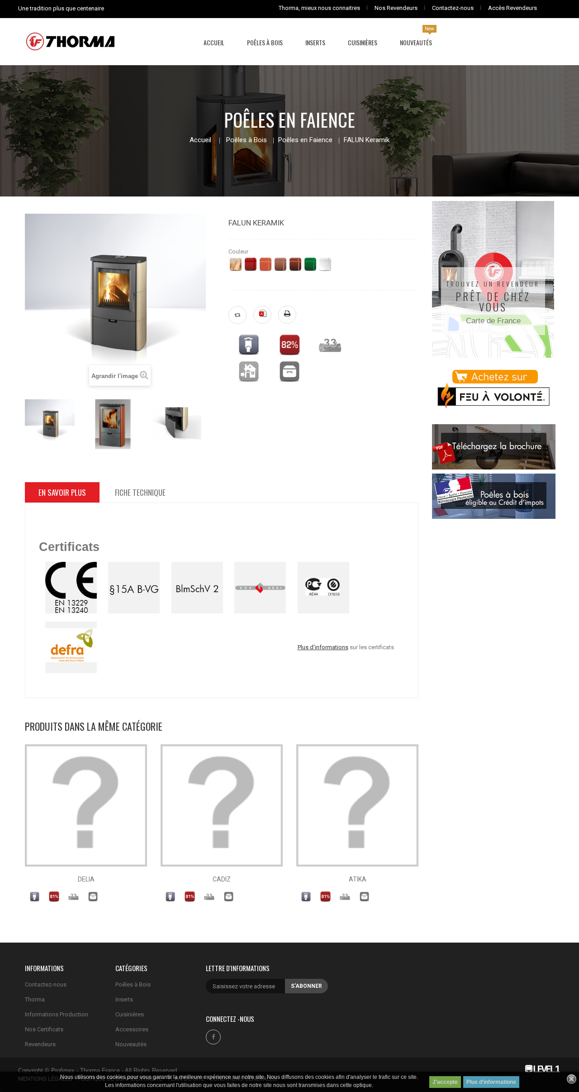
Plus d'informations (491, 1082)
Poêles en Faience (305, 140)
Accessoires (131, 1029)
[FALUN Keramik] (50, 424)
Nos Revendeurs (396, 8)
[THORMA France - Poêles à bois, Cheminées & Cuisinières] (70, 41)
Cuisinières (129, 1014)
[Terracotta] (265, 264)
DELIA (86, 879)
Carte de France (493, 320)
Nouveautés (131, 1044)
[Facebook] (213, 1037)
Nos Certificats (44, 1029)
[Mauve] (250, 264)
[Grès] (235, 264)
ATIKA (357, 879)
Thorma (35, 999)
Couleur (239, 252)
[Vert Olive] (310, 264)
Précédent (25, 422)
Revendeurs (40, 1044)
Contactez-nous (453, 8)
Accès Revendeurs (512, 8)
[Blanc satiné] (325, 264)
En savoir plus (62, 492)
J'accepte (445, 1082)
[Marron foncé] (295, 264)
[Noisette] (280, 264)
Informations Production (56, 1014)
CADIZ (222, 879)
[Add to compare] (237, 315)
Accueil (200, 140)
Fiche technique (140, 492)
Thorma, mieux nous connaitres (319, 8)
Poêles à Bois (246, 140)
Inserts (124, 999)
